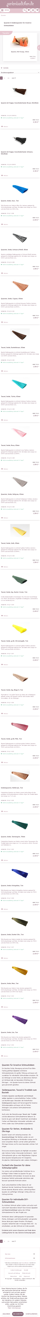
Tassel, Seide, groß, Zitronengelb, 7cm (14, 641)
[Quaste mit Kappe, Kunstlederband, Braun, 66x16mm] (20, 90)
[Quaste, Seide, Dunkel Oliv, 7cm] (20, 922)
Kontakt (26, 1270)
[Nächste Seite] (4, 78)
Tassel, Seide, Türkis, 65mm (10, 396)
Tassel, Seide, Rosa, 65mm (10, 445)
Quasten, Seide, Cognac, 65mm (12, 299)
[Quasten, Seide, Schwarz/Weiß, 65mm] (20, 237)
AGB (20, 1276)
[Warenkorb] (37, 10)
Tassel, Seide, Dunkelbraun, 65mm (13, 347)
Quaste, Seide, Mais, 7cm (9, 983)
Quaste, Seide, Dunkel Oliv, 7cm (12, 934)
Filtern (5, 68)
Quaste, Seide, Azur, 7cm (10, 201)
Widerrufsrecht (26, 1273)
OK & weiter (18, 1314)
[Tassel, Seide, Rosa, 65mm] (20, 433)
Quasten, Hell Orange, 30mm (20, 51)
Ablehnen (6, 1314)
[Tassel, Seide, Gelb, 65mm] (20, 530)
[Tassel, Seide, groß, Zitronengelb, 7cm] (20, 628)
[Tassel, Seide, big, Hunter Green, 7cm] (20, 579)
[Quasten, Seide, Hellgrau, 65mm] (20, 481)
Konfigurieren (31, 1314)
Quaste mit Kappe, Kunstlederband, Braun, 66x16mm (19, 103)
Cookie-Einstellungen (16, 1270)
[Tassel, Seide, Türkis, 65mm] (20, 384)
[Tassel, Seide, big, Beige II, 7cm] (20, 677)
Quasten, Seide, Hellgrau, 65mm (12, 494)
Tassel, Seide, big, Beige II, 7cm (12, 690)
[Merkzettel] (29, 10)
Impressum (27, 1276)
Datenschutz (13, 1276)
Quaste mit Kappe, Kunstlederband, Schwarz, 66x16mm (17, 153)
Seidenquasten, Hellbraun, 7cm (12, 788)
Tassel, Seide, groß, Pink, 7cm (11, 739)
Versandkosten (25, 1263)
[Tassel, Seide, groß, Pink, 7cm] (20, 726)
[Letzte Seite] (8, 78)
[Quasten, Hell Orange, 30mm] (20, 41)
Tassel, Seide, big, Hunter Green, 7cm (14, 592)
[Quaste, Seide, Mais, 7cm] (20, 971)
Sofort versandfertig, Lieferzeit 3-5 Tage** (13, 118)
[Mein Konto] (33, 10)
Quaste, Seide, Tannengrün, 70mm (13, 837)
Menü (7, 10)
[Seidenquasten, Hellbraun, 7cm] (20, 775)
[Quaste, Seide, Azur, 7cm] (20, 188)
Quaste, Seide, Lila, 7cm (9, 1032)
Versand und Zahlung (14, 1273)
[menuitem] (5, 10)
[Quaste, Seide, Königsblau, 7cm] (20, 873)
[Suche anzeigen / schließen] (25, 10)
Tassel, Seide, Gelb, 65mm (10, 543)
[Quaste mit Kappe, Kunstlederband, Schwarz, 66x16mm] (20, 139)
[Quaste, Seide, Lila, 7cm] (20, 1020)
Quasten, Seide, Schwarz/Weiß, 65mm (14, 250)
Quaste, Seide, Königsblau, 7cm (12, 885)
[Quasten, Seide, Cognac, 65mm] (20, 286)
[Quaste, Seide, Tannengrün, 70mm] (20, 824)
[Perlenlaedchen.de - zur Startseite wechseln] (20, 4)
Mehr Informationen (14, 1308)
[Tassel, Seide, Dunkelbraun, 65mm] (20, 335)
